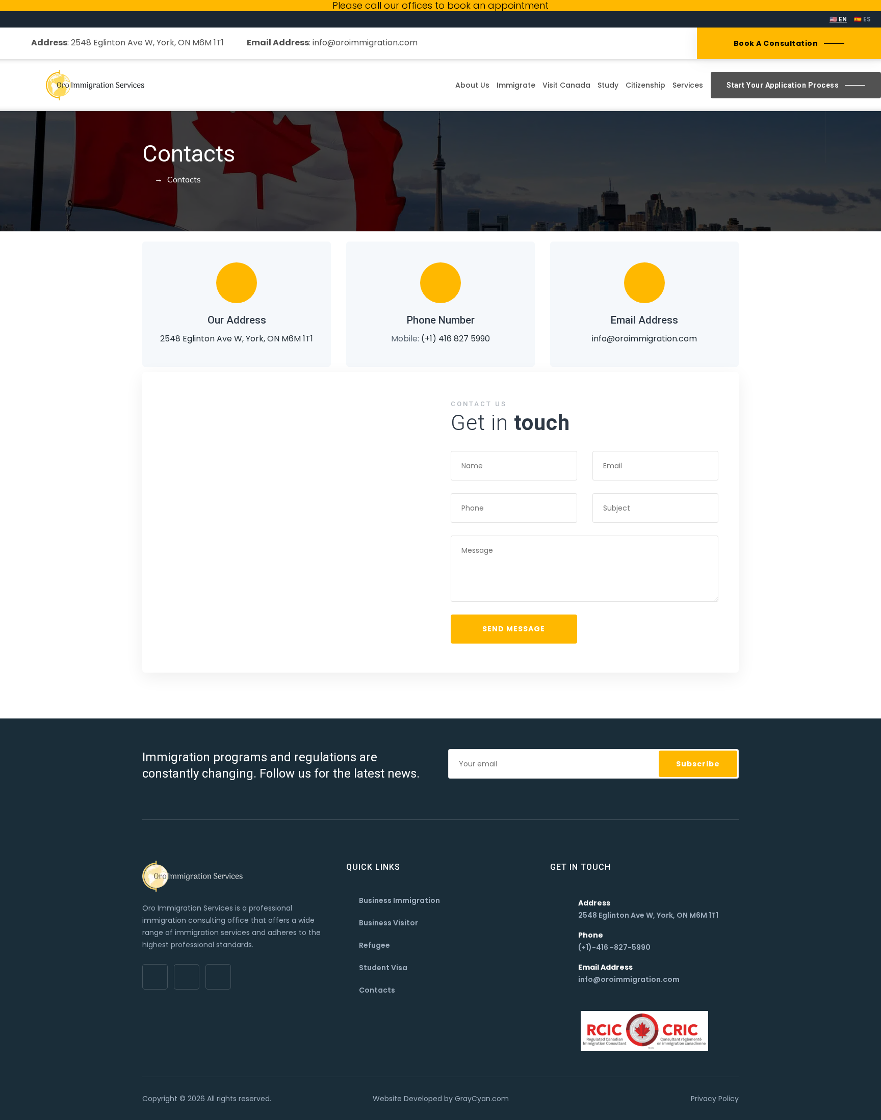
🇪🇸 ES (862, 19)
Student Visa (383, 968)
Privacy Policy (715, 1099)
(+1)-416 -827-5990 (614, 947)
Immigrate (516, 85)
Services (687, 85)
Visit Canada (566, 85)
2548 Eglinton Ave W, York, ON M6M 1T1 (146, 42)
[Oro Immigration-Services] (95, 85)
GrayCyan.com (482, 1099)
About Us (472, 85)
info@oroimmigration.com (365, 42)
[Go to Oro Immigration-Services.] (145, 179)
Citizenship (645, 85)
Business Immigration (399, 900)
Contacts (377, 990)
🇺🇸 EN (838, 19)
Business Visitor (388, 923)
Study (608, 85)
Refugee (374, 945)
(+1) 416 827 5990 (455, 338)
